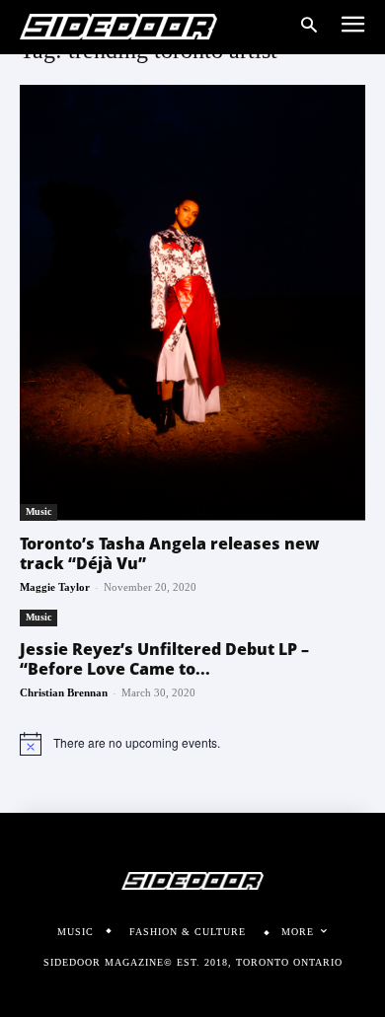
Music (38, 511)
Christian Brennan (64, 692)
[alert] (192, 744)
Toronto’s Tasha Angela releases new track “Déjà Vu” (170, 553)
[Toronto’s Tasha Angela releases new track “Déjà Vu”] (192, 303)
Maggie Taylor (55, 587)
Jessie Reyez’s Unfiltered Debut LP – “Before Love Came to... (164, 659)
